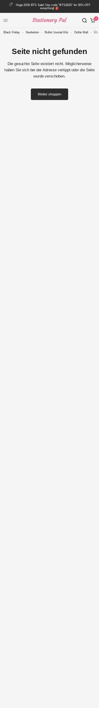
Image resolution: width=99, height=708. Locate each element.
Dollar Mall (81, 32)
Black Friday (11, 32)
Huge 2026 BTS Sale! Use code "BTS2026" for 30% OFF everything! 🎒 (53, 6)
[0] (92, 20)
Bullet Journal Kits (56, 32)
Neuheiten (32, 32)
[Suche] (84, 20)
